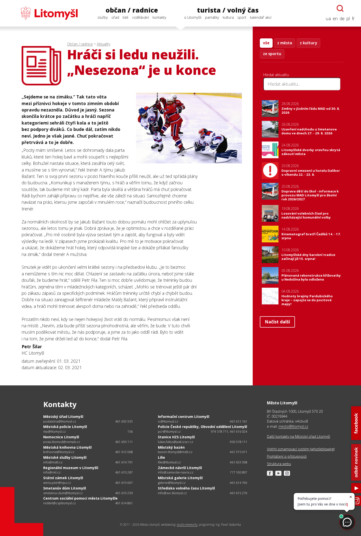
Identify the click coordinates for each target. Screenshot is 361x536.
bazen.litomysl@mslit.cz (175, 452)
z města (284, 42)
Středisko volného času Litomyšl (186, 488)
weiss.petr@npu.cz (57, 483)
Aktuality (103, 44)
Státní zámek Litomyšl (63, 477)
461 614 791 (124, 462)
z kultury (308, 42)
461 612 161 (238, 421)
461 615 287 (124, 472)
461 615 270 (238, 493)
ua (328, 18)
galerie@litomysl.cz (172, 483)
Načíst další (277, 322)
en (335, 18)
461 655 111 (124, 442)
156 (130, 431)
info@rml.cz (52, 472)
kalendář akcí (260, 17)
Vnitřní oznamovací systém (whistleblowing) (300, 449)
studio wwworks (187, 524)
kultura (228, 17)
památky (212, 17)
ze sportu (272, 53)
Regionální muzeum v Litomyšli (70, 467)
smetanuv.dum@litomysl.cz (63, 493)
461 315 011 (238, 452)
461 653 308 (238, 462)
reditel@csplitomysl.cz (59, 503)
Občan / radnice (80, 44)
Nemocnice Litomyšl (61, 437)
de (342, 18)
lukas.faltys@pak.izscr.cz (175, 442)
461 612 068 (124, 452)
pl (348, 18)
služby (102, 17)
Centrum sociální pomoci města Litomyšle (80, 498)
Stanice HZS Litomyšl (176, 437)
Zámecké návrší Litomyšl (180, 467)
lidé (125, 17)
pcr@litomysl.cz (169, 431)
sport (241, 17)
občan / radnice (132, 10)
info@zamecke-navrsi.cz (176, 472)
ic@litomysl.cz (168, 421)
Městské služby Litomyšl (64, 457)
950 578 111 (238, 442)
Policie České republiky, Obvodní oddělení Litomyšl (202, 426)
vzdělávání (140, 17)
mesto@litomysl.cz (293, 426)
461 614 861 (124, 503)
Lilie (161, 457)
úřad (115, 17)
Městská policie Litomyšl (65, 426)
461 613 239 (124, 493)
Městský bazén (171, 447)
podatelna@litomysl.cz (59, 421)
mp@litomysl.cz (54, 431)
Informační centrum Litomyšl (183, 416)
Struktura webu (279, 463)
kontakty (159, 17)
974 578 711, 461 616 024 (229, 431)
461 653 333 (124, 421)
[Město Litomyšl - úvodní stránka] (42, 13)
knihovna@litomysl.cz (58, 452)
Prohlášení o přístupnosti (287, 456)
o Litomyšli (192, 17)
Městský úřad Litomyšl (63, 416)
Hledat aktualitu (276, 74)
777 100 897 (238, 472)
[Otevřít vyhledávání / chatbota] (340, 8)
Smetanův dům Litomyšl (64, 488)
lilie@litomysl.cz (169, 462)
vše (266, 42)
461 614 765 (238, 482)
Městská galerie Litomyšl (180, 477)
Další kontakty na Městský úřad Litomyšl (298, 436)
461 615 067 (124, 482)
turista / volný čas (228, 10)
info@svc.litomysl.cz (172, 493)
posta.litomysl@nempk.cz (61, 442)
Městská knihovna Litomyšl (67, 447)
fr (353, 18)
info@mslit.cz (53, 462)
